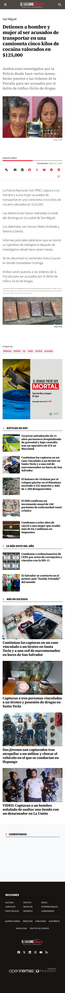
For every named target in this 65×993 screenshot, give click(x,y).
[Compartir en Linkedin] (58, 169)
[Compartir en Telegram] (51, 169)
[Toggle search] (59, 4)
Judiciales (10, 906)
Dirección (28, 921)
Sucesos (9, 902)
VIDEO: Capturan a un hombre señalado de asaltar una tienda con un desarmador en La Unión (31, 809)
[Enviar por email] (15, 169)
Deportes (28, 911)
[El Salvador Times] (32, 4)
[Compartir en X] (37, 169)
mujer (30, 351)
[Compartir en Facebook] (29, 169)
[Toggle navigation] (5, 4)
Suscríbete (54, 921)
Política (27, 902)
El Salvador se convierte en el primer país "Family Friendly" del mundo (40, 579)
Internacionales (49, 906)
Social (44, 902)
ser (24, 351)
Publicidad (40, 921)
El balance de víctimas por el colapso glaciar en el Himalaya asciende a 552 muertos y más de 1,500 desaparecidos (41, 484)
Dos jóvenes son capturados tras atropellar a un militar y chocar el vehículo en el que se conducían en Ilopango (31, 755)
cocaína (38, 351)
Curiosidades (47, 911)
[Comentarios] (7, 169)
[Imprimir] (22, 169)
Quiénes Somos (12, 921)
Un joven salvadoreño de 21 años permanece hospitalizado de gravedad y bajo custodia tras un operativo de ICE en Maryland (41, 442)
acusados (48, 351)
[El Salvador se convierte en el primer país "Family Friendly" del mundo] (11, 583)
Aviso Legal (21, 928)
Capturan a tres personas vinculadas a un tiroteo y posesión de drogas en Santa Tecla (32, 702)
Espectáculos (12, 911)
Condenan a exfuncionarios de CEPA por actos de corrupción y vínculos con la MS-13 (41, 557)
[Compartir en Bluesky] (44, 169)
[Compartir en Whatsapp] (58, 176)
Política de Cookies (39, 928)
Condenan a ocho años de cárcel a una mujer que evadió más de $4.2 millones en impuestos (40, 527)
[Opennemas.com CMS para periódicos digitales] (33, 974)
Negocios (28, 906)
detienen (7, 351)
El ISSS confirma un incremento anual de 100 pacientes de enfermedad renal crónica (41, 505)
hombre (17, 351)
